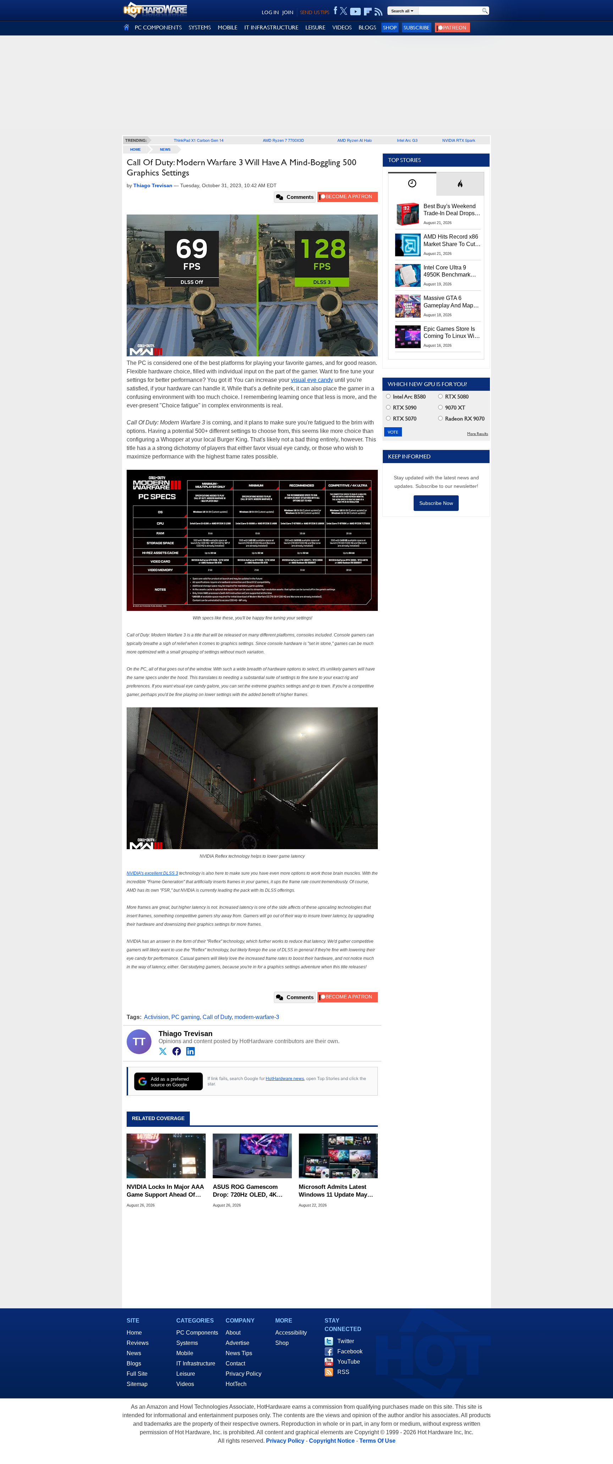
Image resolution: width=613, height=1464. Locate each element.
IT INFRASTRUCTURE (271, 27)
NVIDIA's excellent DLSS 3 (152, 873)
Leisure (185, 1374)
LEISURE (315, 27)
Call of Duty (217, 1017)
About (233, 1333)
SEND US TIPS (314, 12)
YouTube (348, 1362)
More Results (477, 434)
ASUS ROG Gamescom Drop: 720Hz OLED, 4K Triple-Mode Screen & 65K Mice (249, 1191)
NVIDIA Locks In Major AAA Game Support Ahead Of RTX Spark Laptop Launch (165, 1191)
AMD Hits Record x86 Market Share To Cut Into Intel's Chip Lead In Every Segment (451, 241)
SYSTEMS (200, 27)
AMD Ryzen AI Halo (354, 140)
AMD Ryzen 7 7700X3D (283, 140)
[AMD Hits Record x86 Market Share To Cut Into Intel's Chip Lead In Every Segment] (408, 244)
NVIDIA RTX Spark (458, 140)
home (135, 149)
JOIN (287, 12)
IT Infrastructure (195, 1363)
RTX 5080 (456, 396)
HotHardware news (285, 1078)
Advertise (237, 1343)
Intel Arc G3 (407, 140)
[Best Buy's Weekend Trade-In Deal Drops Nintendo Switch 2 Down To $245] (408, 214)
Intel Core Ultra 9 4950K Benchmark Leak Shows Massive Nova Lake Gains (450, 272)
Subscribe (417, 27)
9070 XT (454, 407)
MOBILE (227, 27)
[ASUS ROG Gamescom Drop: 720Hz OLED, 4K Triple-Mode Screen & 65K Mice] (252, 1156)
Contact (235, 1363)
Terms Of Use (377, 1441)
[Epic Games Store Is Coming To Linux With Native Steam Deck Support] (408, 336)
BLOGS (367, 27)
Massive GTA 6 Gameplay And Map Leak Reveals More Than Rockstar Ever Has (449, 302)
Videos (185, 1384)
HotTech (236, 1384)
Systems (187, 1343)
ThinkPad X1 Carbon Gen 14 (198, 140)
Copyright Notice (332, 1441)
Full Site (137, 1374)
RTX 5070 (404, 418)
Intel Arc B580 (409, 396)
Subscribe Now (436, 503)
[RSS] (379, 11)
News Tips (239, 1353)
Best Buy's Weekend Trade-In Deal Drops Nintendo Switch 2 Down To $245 (450, 210)
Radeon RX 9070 (464, 418)
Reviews (138, 1343)
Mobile (184, 1353)
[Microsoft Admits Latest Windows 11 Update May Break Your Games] (338, 1156)
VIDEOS (342, 27)
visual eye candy (312, 380)
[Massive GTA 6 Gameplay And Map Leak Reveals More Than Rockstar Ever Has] (408, 306)
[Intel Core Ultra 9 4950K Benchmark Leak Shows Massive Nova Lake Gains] (408, 275)
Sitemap (137, 1384)
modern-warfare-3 (256, 1017)
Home (134, 1333)
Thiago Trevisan (185, 1033)
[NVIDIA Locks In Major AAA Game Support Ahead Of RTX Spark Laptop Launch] (166, 1156)
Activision (156, 1017)
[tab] (412, 184)
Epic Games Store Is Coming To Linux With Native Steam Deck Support (451, 333)
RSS (343, 1372)
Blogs (134, 1363)
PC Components (197, 1333)
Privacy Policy (243, 1374)
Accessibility (291, 1333)
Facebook (350, 1351)
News (165, 149)
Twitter (345, 1341)
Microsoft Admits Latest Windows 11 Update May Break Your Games (333, 1191)
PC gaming (185, 1017)
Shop (390, 27)
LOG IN (270, 12)
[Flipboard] (368, 11)
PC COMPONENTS (158, 27)
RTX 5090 (404, 407)
